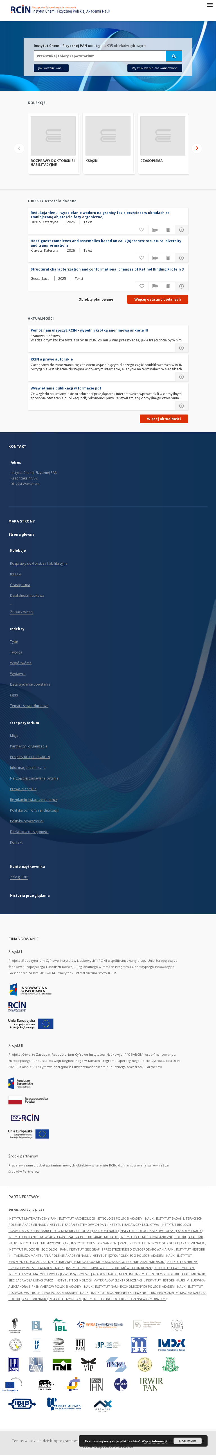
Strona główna (21, 534)
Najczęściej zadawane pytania (34, 778)
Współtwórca (21, 663)
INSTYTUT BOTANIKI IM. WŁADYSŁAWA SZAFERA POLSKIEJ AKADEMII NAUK (63, 1237)
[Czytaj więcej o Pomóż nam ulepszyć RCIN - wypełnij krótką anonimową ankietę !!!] (181, 347)
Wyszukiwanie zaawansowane (155, 68)
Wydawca (18, 673)
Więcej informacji (154, 1441)
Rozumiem (187, 1440)
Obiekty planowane (95, 299)
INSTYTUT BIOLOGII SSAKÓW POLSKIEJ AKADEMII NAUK (161, 1231)
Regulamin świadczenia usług (33, 799)
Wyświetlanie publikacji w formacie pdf (66, 388)
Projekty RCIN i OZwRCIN (30, 756)
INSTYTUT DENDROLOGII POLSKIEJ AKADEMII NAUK (167, 1243)
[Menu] (209, 4)
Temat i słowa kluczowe (29, 705)
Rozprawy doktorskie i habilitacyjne (53, 163)
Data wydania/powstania (30, 684)
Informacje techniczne (28, 767)
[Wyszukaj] (174, 56)
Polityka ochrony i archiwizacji (34, 810)
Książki (92, 161)
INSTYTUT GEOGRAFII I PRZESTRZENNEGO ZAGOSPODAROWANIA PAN (121, 1249)
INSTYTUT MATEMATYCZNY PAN (32, 1218)
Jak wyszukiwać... (51, 68)
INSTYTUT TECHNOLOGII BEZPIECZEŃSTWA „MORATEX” (124, 1299)
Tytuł (14, 641)
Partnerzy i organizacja (28, 746)
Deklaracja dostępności (29, 831)
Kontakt (16, 842)
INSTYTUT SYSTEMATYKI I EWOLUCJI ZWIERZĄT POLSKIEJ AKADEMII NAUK (62, 1274)
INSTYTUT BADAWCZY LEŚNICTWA (134, 1224)
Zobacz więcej (21, 611)
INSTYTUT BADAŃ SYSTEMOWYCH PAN (78, 1224)
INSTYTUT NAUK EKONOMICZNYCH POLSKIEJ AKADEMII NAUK (140, 1286)
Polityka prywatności (26, 821)
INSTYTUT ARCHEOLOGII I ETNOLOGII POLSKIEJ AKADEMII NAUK (106, 1218)
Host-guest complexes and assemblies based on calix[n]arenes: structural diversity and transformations (106, 243)
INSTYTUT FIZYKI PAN (65, 1299)
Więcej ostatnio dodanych (157, 299)
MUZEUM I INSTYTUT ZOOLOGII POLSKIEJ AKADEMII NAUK (162, 1274)
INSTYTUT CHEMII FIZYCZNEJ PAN (44, 1243)
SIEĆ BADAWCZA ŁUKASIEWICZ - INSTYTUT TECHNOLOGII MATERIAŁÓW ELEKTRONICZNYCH (76, 1280)
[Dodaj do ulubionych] (141, 229)
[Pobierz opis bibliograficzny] (154, 229)
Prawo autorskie (23, 789)
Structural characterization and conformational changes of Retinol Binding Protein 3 (107, 269)
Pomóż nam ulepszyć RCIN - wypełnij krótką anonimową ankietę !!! (89, 330)
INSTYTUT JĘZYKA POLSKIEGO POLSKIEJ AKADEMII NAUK (134, 1255)
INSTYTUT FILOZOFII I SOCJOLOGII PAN (37, 1249)
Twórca (16, 652)
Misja (14, 735)
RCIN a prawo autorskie (52, 359)
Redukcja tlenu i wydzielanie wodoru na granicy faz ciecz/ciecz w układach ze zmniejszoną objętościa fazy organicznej (100, 215)
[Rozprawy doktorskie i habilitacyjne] (53, 136)
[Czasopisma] (162, 136)
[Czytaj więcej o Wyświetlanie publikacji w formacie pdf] (181, 405)
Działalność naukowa (27, 595)
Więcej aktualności (164, 418)
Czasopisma (151, 161)
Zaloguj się (19, 877)
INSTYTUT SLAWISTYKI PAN (174, 1268)
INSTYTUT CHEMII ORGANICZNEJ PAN (99, 1243)
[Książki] (108, 136)
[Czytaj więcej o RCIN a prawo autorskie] (181, 376)
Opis (14, 695)
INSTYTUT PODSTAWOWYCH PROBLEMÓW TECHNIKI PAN (109, 1268)
